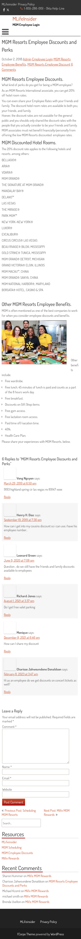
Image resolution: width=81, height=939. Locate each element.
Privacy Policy (26, 4)
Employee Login (42, 59)
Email (6, 778)
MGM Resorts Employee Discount (48, 64)
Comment (9, 727)
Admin (27, 59)
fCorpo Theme (26, 934)
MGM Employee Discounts (17, 853)
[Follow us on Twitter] (8, 9)
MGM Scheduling (12, 847)
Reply (7, 497)
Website (7, 789)
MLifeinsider (9, 4)
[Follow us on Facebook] (4, 9)
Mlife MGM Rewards (39, 876)
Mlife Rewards (10, 858)
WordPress (57, 934)
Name (7, 767)
